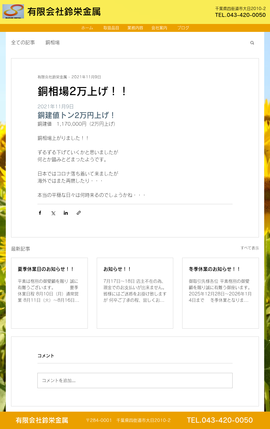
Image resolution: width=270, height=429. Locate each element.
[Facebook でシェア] (39, 212)
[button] (252, 42)
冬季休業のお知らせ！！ (215, 269)
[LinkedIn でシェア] (65, 212)
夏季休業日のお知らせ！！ (46, 269)
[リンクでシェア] (78, 212)
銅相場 (52, 42)
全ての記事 (23, 42)
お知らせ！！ (117, 269)
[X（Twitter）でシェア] (52, 212)
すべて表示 (249, 248)
